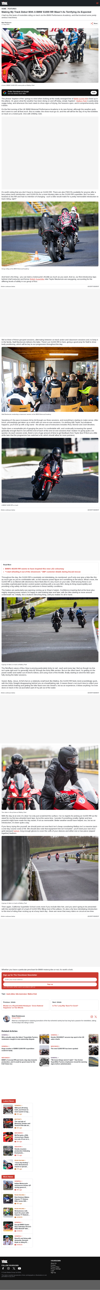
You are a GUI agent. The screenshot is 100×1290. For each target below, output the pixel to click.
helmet (16, 831)
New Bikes (54, 1046)
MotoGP (18, 1119)
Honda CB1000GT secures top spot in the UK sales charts (67, 1038)
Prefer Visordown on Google (18, 91)
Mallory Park (81, 101)
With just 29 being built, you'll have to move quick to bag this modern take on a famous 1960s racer (23, 1110)
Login (52, 1270)
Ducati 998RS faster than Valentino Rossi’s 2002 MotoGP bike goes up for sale (23, 1227)
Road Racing (19, 1160)
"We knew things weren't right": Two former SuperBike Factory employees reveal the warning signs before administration (69, 1062)
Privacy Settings (56, 1269)
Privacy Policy (40, 987)
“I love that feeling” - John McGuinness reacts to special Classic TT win (22, 1165)
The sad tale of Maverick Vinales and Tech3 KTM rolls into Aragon (22, 1123)
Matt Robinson (6, 22)
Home (4, 9)
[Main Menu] (97, 3)
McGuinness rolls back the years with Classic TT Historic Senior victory (22, 1213)
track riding (10, 994)
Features (12, 9)
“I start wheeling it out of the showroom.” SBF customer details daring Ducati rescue (43, 572)
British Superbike (37, 279)
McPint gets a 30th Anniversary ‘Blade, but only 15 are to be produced (22, 1137)
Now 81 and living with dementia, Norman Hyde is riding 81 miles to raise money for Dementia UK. (23, 1240)
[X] (14, 1269)
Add (93, 92)
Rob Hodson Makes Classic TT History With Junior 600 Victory (22, 1199)
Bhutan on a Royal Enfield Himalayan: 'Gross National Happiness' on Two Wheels (23, 1007)
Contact (53, 1265)
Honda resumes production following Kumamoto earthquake (22, 1151)
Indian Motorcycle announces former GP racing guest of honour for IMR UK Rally (23, 1185)
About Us (53, 1263)
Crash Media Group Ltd (10, 1272)
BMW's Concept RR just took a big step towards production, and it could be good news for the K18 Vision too (19, 1062)
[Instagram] (9, 1269)
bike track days (21, 994)
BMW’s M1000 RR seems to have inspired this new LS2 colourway (34, 569)
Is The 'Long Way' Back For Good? (65, 1006)
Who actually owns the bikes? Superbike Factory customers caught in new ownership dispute (20, 1038)
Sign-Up (53, 1272)
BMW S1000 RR (81, 99)
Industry (18, 1146)
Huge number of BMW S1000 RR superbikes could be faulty (18, 1049)
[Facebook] (3, 1269)
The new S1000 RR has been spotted (64, 1048)
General (5, 1035)
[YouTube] (20, 1269)
